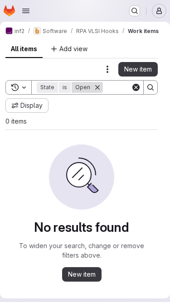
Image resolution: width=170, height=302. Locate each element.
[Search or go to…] (134, 10)
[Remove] (97, 87)
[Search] (150, 87)
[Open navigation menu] (26, 11)
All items (24, 49)
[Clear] (136, 87)
